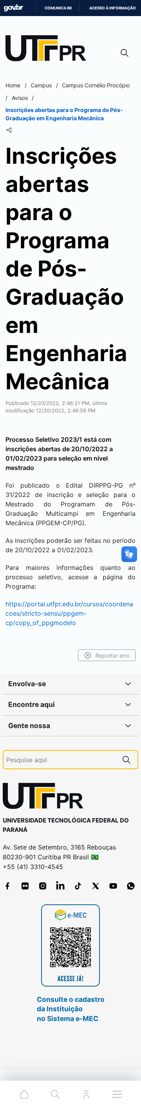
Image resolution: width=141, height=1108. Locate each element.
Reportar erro (113, 655)
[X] (95, 886)
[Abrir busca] (125, 52)
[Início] (48, 50)
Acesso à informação (112, 8)
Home (12, 85)
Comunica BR (58, 8)
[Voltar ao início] (46, 797)
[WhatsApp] (131, 886)
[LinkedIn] (60, 886)
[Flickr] (25, 886)
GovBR (13, 8)
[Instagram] (42, 886)
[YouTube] (113, 886)
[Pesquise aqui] (126, 759)
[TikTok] (78, 886)
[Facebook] (7, 886)
